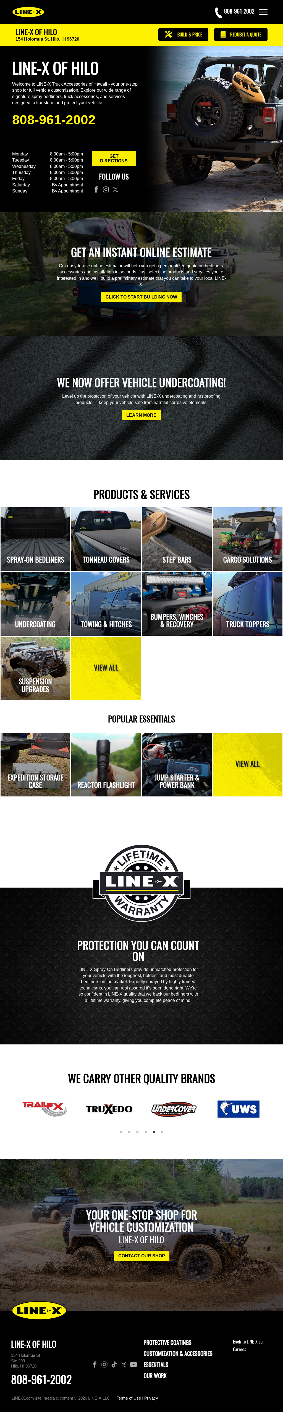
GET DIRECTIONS (114, 158)
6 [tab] (164, 1134)
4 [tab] (147, 1134)
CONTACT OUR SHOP (141, 1255)
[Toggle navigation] (263, 12)
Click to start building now (141, 297)
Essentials (156, 1364)
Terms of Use (129, 1398)
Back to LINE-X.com (249, 1341)
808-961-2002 (54, 119)
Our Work (155, 1375)
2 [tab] (131, 1134)
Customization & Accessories (178, 1353)
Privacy (151, 1398)
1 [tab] (122, 1134)
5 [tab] (156, 1134)
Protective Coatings (168, 1342)
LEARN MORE (141, 415)
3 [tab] (139, 1134)
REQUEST (245, 34)
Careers (239, 1349)
